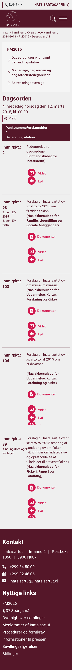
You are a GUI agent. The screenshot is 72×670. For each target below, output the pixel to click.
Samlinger (18, 32)
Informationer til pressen (24, 639)
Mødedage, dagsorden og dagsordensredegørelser (31, 72)
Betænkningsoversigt (28, 83)
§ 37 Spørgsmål (16, 610)
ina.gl (5, 32)
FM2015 (24, 36)
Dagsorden (39, 36)
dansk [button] (14, 5)
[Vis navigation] (63, 19)
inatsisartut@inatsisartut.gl (34, 581)
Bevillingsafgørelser (20, 646)
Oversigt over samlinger (41, 32)
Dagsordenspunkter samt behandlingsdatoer (31, 59)
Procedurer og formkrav (23, 632)
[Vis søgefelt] (53, 19)
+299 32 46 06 (22, 573)
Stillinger (10, 653)
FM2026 (9, 603)
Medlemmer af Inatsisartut (26, 625)
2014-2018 (9, 36)
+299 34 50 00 (22, 566)
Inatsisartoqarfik (49, 5)
